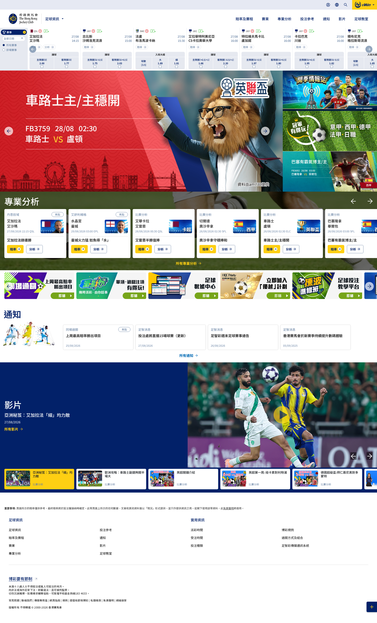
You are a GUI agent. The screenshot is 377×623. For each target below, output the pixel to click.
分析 (32, 249)
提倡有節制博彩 (79, 600)
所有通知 (186, 355)
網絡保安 (121, 600)
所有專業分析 (186, 263)
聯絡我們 (26, 600)
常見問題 (14, 600)
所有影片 (11, 429)
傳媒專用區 (41, 600)
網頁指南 (55, 600)
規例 (65, 600)
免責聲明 (228, 508)
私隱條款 (96, 600)
